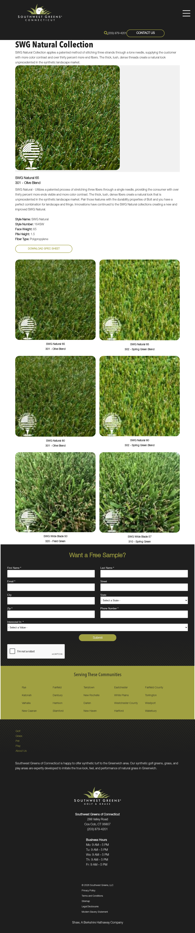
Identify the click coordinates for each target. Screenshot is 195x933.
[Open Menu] (186, 13)
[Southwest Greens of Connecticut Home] (40, 12)
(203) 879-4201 (117, 33)
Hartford (119, 711)
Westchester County (126, 703)
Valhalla (26, 703)
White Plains (121, 695)
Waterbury (151, 711)
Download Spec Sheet (44, 249)
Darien (87, 703)
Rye (24, 687)
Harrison (57, 703)
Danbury (57, 695)
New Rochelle (91, 695)
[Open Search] (106, 33)
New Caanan (29, 711)
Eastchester (121, 687)
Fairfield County (154, 687)
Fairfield (57, 687)
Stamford (58, 711)
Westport (150, 703)
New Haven (90, 711)
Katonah (27, 695)
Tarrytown (89, 687)
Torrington (151, 695)
